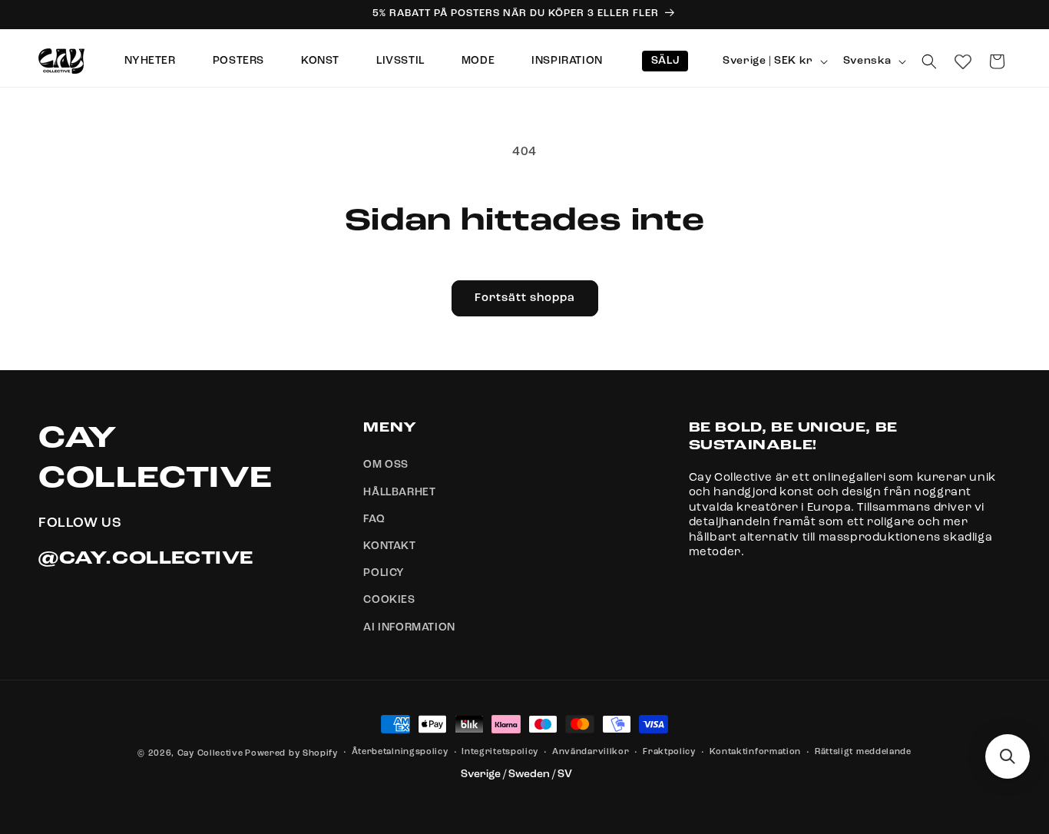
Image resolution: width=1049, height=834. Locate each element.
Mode (478, 60)
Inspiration (567, 60)
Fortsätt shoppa (525, 298)
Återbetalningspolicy (400, 752)
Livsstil (400, 60)
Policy (384, 573)
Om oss (386, 465)
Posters (238, 60)
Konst (320, 60)
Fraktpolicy (669, 752)
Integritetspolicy (500, 752)
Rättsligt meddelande (863, 752)
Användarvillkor (591, 752)
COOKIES (389, 600)
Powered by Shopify (291, 754)
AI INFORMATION (409, 627)
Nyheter (150, 60)
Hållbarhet (399, 492)
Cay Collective (210, 754)
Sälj (665, 60)
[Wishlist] (963, 61)
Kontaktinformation (756, 752)
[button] (929, 61)
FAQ (374, 519)
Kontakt (389, 546)
